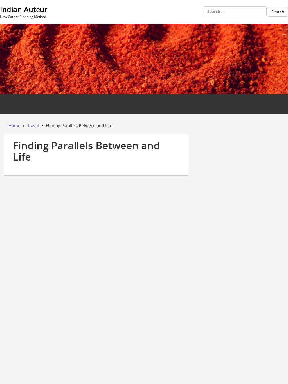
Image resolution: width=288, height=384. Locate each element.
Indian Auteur (24, 9)
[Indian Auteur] (144, 58)
